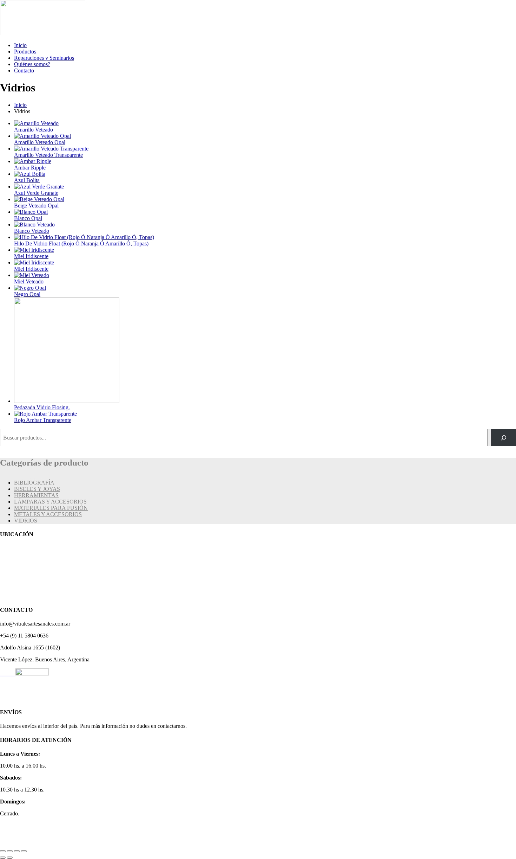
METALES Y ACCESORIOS (48, 514)
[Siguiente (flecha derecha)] (10, 858)
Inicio (20, 45)
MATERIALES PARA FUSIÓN (51, 508)
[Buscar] (503, 437)
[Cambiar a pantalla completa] (10, 851)
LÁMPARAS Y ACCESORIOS (50, 502)
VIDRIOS (25, 521)
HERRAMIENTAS (36, 495)
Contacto (24, 70)
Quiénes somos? (32, 64)
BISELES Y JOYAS (37, 489)
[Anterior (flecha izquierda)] (3, 858)
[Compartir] (17, 851)
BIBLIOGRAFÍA (34, 483)
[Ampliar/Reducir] (3, 851)
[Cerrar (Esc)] (24, 851)
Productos (25, 52)
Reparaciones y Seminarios (44, 58)
